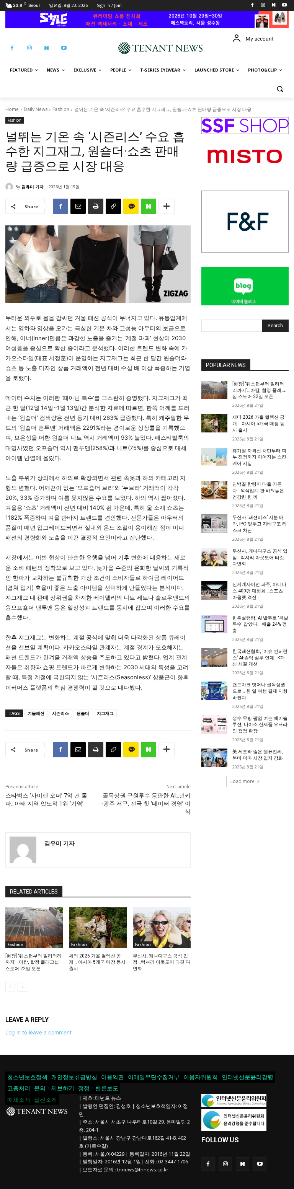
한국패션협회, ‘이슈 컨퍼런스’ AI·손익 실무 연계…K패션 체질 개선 (259, 658)
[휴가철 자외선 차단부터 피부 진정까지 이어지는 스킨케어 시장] (214, 457)
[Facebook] (252, 5)
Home (12, 109)
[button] (280, 89)
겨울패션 (36, 713)
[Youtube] (284, 5)
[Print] (95, 206)
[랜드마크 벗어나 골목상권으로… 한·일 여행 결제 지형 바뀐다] (214, 691)
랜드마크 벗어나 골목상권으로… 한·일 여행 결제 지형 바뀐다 (259, 691)
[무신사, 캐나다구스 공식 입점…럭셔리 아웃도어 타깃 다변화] (162, 927)
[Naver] (273, 5)
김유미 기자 (32, 186)
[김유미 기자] (10, 187)
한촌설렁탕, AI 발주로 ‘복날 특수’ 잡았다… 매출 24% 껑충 (260, 624)
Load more (242, 781)
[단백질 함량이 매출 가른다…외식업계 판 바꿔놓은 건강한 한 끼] (214, 490)
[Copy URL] (113, 206)
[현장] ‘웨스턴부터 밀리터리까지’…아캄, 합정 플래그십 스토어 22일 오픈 (33, 962)
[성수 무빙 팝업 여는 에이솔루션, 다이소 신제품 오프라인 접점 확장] (214, 724)
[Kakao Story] (131, 206)
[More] (166, 206)
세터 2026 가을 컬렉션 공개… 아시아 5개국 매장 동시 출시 (97, 962)
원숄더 (83, 713)
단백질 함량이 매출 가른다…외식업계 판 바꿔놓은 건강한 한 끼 (258, 490)
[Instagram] (263, 5)
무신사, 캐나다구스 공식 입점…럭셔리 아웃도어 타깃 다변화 (161, 962)
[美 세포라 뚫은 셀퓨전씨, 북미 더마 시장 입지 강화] (214, 758)
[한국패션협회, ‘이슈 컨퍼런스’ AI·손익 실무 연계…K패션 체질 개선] (214, 657)
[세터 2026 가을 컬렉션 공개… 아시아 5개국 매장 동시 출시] (98, 927)
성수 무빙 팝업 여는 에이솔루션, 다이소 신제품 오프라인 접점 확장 (259, 725)
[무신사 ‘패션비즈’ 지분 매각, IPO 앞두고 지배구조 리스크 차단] (214, 523)
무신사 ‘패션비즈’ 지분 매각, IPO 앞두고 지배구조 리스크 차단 (259, 524)
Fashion (60, 109)
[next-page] (22, 987)
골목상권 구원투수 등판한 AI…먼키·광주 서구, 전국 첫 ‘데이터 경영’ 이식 (146, 803)
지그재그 (105, 713)
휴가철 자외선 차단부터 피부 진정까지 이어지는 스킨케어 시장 (259, 457)
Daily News (35, 109)
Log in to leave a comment (38, 1032)
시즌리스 (60, 713)
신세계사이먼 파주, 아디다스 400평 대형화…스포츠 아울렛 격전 (259, 591)
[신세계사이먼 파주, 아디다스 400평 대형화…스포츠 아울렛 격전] (214, 590)
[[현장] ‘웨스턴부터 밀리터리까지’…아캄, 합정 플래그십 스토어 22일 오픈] (34, 927)
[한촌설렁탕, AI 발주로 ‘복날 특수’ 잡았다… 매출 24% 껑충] (214, 624)
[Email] (78, 206)
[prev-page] (10, 987)
